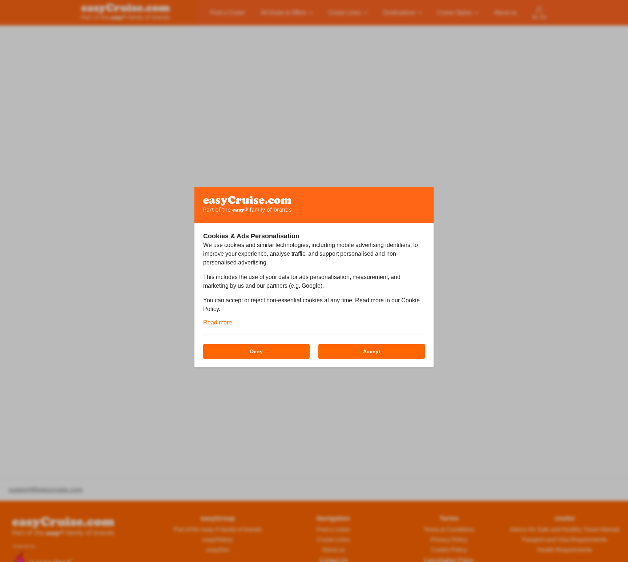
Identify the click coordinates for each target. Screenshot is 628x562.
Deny (256, 351)
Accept (372, 351)
